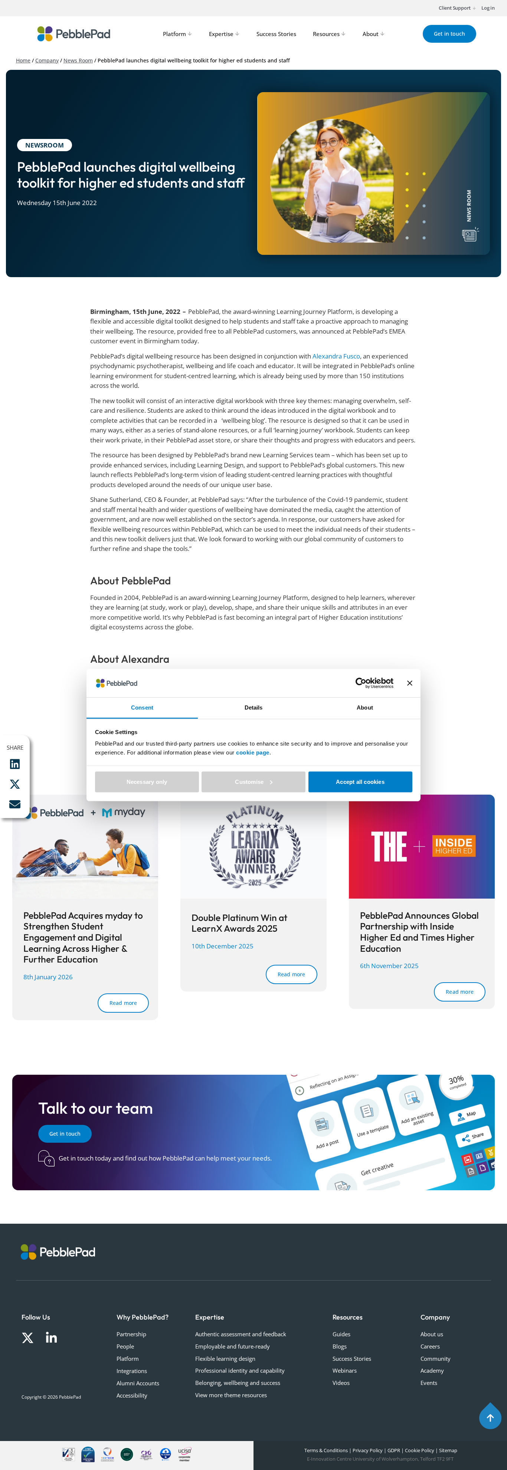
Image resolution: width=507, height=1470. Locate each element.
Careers (430, 1346)
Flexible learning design (225, 1358)
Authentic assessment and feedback (240, 1334)
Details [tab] (254, 707)
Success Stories (352, 1358)
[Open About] (382, 34)
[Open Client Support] (474, 8)
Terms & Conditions (325, 1450)
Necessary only (147, 782)
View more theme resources (231, 1395)
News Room (78, 60)
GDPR (393, 1450)
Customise (249, 782)
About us (432, 1334)
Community (436, 1358)
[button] (15, 764)
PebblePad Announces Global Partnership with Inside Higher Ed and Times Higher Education (419, 931)
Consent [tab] (142, 707)
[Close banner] (409, 683)
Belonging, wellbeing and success (237, 1382)
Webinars (345, 1370)
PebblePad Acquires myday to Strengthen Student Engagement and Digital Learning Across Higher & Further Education (83, 937)
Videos (341, 1382)
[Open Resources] (343, 34)
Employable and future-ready (232, 1346)
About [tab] (365, 707)
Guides (341, 1334)
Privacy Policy (368, 1450)
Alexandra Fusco (336, 356)
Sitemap (448, 1450)
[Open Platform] (190, 34)
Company (47, 60)
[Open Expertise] (237, 34)
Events (429, 1382)
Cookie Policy (419, 1450)
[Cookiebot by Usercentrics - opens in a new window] (360, 683)
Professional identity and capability (240, 1370)
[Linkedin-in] (51, 1338)
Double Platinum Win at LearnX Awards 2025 (239, 923)
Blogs (340, 1346)
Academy (432, 1370)
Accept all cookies (360, 782)
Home (23, 60)
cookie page (252, 752)
